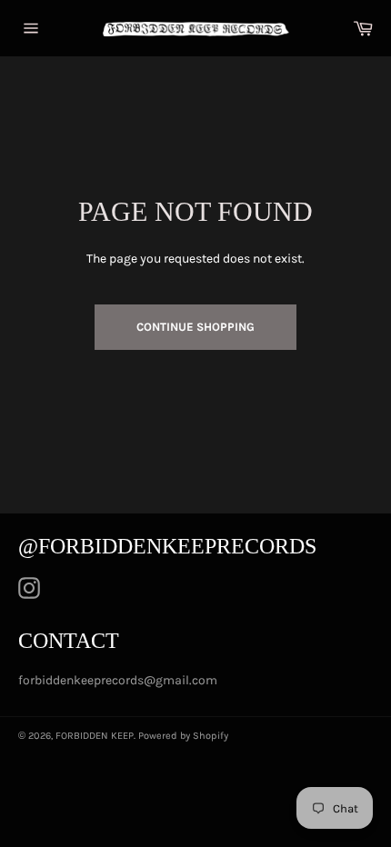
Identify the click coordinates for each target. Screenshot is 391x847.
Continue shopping (195, 327)
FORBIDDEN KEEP (94, 736)
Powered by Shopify (183, 736)
